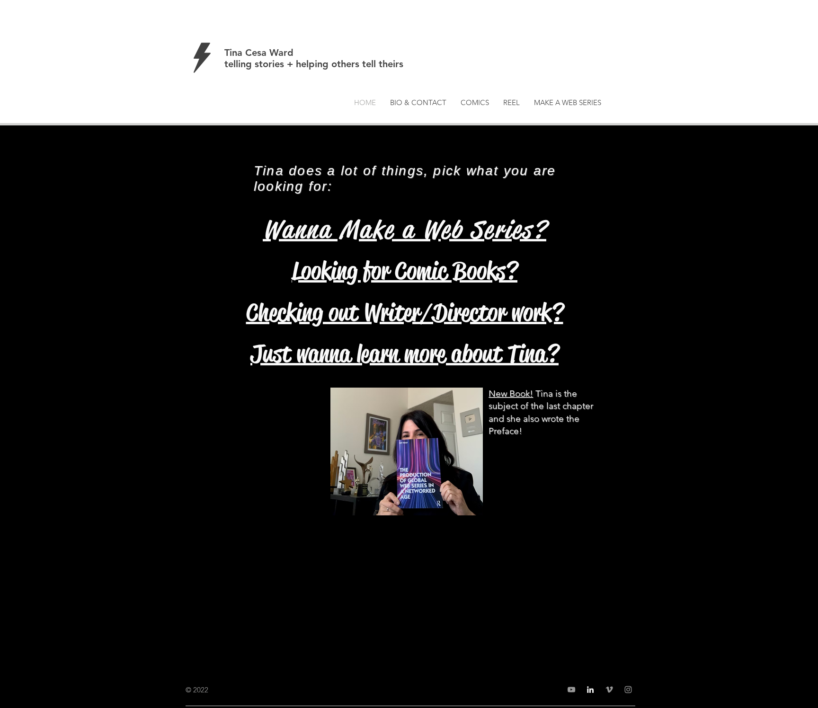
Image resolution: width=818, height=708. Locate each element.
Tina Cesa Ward (258, 52)
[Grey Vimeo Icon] (609, 689)
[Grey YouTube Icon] (571, 689)
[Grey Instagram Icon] (628, 689)
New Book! (511, 393)
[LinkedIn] (590, 689)
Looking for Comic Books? (404, 271)
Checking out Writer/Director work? (404, 312)
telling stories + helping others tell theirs (313, 64)
